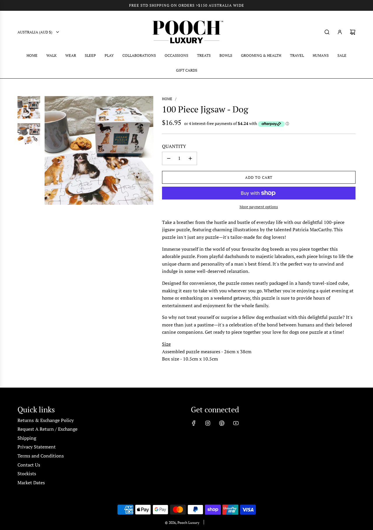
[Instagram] (207, 423)
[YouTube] (235, 423)
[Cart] (352, 32)
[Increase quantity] (190, 158)
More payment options (259, 206)
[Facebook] (193, 423)
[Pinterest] (221, 423)
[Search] (327, 32)
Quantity (174, 146)
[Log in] (339, 32)
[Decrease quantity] (168, 158)
